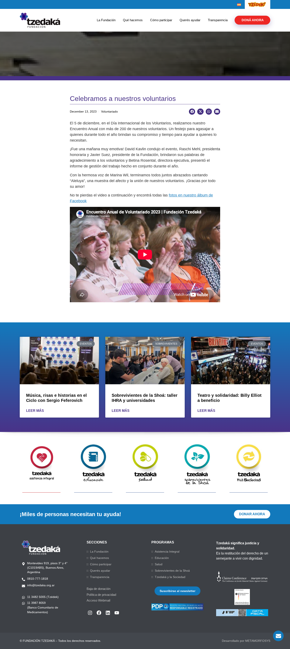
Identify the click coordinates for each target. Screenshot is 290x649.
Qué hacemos (133, 20)
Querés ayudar (190, 20)
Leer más (35, 410)
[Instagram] (90, 612)
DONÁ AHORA (253, 20)
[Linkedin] (107, 612)
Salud (158, 564)
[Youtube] (116, 612)
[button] (192, 112)
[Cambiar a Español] (239, 4)
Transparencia (218, 20)
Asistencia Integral (167, 551)
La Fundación (106, 20)
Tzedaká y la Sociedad (170, 577)
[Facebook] (99, 612)
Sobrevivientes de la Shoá (172, 570)
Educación (162, 558)
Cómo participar (161, 20)
